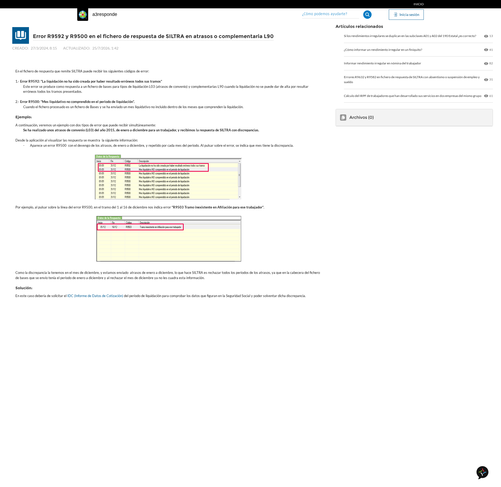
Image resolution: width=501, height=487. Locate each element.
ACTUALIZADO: (76, 48)
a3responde (104, 14)
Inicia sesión (409, 14)
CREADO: (20, 48)
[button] (367, 14)
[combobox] (330, 14)
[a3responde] (83, 14)
